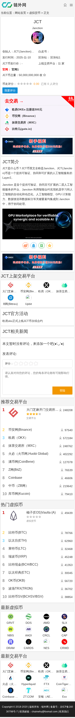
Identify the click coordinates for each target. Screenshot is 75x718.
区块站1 (55, 57)
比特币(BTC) (17, 532)
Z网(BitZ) (14, 469)
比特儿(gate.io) (21, 128)
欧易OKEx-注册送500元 (26, 109)
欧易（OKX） (18, 437)
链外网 (45, 706)
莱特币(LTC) (17, 548)
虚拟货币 (34, 12)
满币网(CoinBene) (21, 461)
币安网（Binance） (24, 115)
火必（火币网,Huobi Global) (28, 453)
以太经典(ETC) (19, 572)
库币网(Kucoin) (19, 493)
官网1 (15, 69)
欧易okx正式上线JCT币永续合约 (22, 320)
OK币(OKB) (16, 580)
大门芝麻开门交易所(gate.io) (46, 409)
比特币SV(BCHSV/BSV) (25, 596)
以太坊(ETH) (17, 540)
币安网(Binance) (20, 429)
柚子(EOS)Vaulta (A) (41, 512)
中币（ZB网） (18, 485)
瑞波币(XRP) (17, 556)
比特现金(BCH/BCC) (23, 564)
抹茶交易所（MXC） (24, 122)
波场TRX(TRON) (20, 588)
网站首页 (20, 12)
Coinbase (15, 477)
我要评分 (10, 90)
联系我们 (64, 711)
